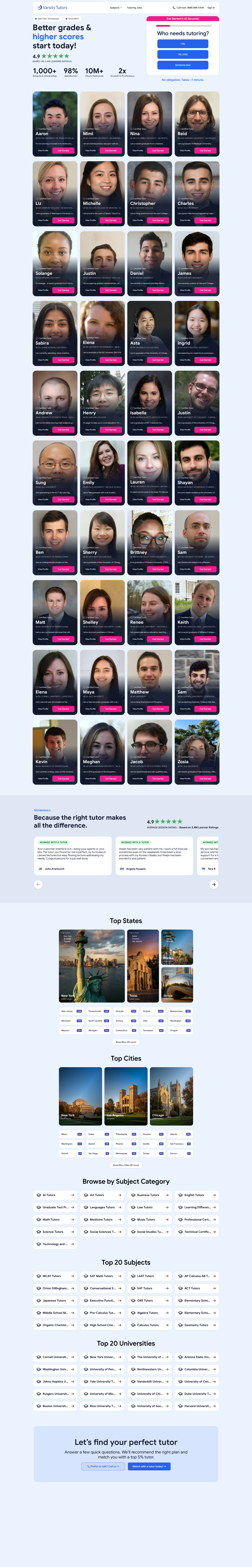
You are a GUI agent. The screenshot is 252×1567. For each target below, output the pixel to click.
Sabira (42, 343)
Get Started (63, 150)
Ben (40, 552)
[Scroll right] (214, 884)
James (184, 273)
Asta (135, 343)
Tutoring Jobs (134, 7)
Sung (41, 482)
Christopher (142, 203)
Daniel (137, 273)
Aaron (42, 133)
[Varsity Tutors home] (52, 7)
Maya (88, 692)
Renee (137, 622)
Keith (183, 622)
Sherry (90, 552)
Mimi (88, 133)
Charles (186, 203)
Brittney (138, 552)
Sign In (211, 7)
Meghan (91, 762)
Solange (44, 273)
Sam (182, 552)
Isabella (138, 413)
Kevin (41, 762)
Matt (40, 622)
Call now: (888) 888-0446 (190, 7)
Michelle (92, 203)
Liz (38, 203)
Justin (89, 273)
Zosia (183, 762)
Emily (88, 482)
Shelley (90, 622)
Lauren (137, 482)
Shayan (185, 482)
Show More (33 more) (126, 1042)
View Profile (43, 150)
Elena (88, 342)
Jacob (136, 762)
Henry (89, 413)
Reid (182, 133)
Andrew (44, 413)
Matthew (139, 692)
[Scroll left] (38, 884)
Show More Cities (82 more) (126, 1165)
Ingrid (184, 343)
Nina (135, 133)
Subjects (114, 7)
